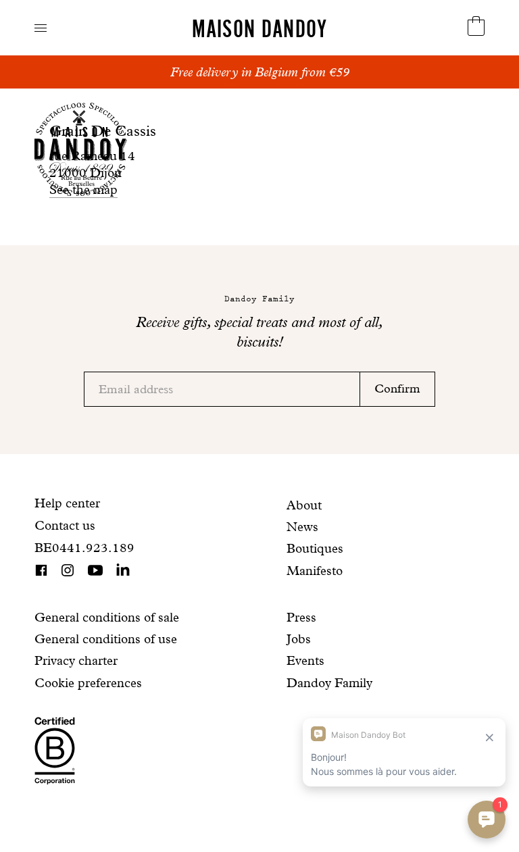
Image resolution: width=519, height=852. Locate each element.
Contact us (64, 525)
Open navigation (40, 28)
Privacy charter (76, 660)
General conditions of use (105, 639)
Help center (67, 503)
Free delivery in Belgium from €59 (259, 72)
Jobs (299, 639)
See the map (83, 189)
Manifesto (315, 570)
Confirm (397, 388)
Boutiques (315, 548)
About (304, 505)
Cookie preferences (88, 683)
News (302, 526)
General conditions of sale (106, 617)
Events (305, 660)
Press (301, 617)
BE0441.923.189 (84, 547)
